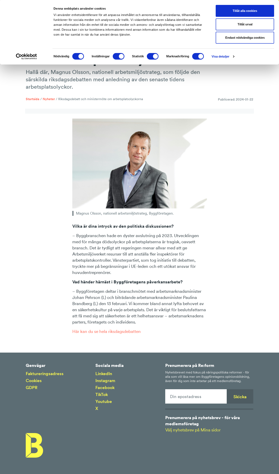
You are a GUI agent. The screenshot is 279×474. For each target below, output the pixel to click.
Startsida (32, 99)
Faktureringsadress (45, 373)
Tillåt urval (245, 24)
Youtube (103, 401)
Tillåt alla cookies (245, 10)
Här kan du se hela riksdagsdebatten (106, 331)
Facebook (105, 387)
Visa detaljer (220, 56)
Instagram (105, 380)
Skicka (240, 396)
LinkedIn (103, 373)
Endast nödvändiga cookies (245, 37)
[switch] (118, 56)
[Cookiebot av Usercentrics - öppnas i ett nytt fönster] (26, 56)
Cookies (34, 380)
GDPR (31, 387)
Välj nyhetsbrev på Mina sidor (193, 430)
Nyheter (49, 99)
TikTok (101, 394)
